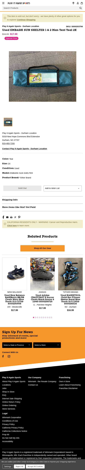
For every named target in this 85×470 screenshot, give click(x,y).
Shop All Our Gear (42, 248)
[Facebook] (3, 217)
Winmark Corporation (11, 417)
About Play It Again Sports (13, 381)
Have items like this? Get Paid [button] (19, 207)
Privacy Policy (8, 424)
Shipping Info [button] (10, 200)
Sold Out (22, 188)
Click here (12, 226)
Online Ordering (9, 405)
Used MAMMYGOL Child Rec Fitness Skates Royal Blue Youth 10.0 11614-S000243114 (70, 299)
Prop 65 (5, 434)
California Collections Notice (14, 431)
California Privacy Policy (13, 428)
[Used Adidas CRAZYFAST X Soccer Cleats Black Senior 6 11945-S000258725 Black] (42, 274)
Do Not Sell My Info (10, 438)
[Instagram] (9, 356)
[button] (3, 3)
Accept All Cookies (35, 466)
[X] (15, 217)
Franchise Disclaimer (68, 388)
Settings (7, 466)
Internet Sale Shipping (12, 398)
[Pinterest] (19, 217)
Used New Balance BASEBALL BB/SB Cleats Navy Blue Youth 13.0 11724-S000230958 (14, 299)
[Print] (11, 217)
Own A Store (64, 381)
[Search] (80, 8)
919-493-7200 (8, 143)
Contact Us (33, 385)
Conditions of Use (10, 421)
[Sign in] (77, 3)
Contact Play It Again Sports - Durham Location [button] (24, 149)
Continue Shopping (26, 20)
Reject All (19, 466)
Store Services (8, 409)
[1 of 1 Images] (8, 122)
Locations (6, 385)
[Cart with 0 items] (82, 3)
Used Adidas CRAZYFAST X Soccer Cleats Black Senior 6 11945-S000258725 (42, 298)
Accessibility (7, 441)
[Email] (7, 217)
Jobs (4, 388)
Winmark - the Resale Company (42, 381)
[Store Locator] (73, 3)
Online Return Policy (11, 402)
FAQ (4, 395)
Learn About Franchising (70, 385)
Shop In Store (8, 392)
